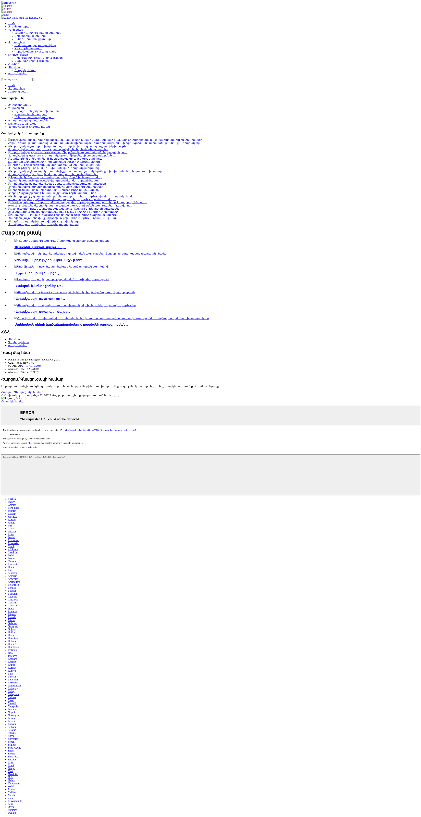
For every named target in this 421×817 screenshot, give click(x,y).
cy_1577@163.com (31, 365)
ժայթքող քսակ (18, 91)
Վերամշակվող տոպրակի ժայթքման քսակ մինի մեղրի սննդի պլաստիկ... (58, 149)
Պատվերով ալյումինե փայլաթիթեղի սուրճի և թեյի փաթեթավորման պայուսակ (63, 218)
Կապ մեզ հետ (17, 73)
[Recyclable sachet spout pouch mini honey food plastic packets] (75, 305)
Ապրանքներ (16, 42)
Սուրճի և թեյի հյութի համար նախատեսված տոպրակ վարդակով (53, 168)
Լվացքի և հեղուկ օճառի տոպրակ (37, 32)
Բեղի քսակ (15, 29)
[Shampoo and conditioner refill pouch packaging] (61, 279)
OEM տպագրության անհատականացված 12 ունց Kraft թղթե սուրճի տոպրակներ (63, 211)
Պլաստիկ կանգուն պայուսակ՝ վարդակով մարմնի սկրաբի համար (53, 180)
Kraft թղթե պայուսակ (28, 48)
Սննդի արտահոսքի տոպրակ (34, 39)
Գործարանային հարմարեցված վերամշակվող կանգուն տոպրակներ (55, 186)
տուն (11, 23)
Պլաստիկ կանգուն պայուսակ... (40, 247)
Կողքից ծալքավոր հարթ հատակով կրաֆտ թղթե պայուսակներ (52, 193)
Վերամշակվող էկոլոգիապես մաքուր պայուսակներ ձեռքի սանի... (53, 174)
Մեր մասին (15, 67)
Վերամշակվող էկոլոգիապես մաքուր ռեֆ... (49, 260)
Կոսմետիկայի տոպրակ (30, 36)
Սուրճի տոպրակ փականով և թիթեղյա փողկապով (43, 224)
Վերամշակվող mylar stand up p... (39, 298)
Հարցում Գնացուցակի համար (22, 392)
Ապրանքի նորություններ (31, 61)
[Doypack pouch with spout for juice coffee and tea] (61, 266)
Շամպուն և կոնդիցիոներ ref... (38, 286)
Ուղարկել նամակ (13, 401)
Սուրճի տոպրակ (19, 26)
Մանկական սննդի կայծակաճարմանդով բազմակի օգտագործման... (71, 324)
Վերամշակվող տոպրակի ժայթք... (42, 311)
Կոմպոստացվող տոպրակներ (35, 45)
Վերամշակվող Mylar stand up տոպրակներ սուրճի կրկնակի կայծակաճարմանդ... (62, 155)
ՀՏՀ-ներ (13, 64)
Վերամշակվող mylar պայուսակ (35, 51)
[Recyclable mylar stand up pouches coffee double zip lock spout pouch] (74, 292)
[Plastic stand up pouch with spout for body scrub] (61, 240)
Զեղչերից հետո (25, 70)
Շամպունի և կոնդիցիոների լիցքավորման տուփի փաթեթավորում (54, 161)
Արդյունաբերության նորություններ (38, 57)
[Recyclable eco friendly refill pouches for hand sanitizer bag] (91, 253)
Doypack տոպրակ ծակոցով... (37, 273)
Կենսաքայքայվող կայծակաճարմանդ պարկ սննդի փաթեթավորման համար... (62, 199)
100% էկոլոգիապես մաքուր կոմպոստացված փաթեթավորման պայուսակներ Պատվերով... (70, 205)
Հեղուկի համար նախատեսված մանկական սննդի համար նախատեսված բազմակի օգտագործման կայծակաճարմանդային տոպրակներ (104, 143)
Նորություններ (18, 54)
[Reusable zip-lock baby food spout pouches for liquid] (111, 318)
